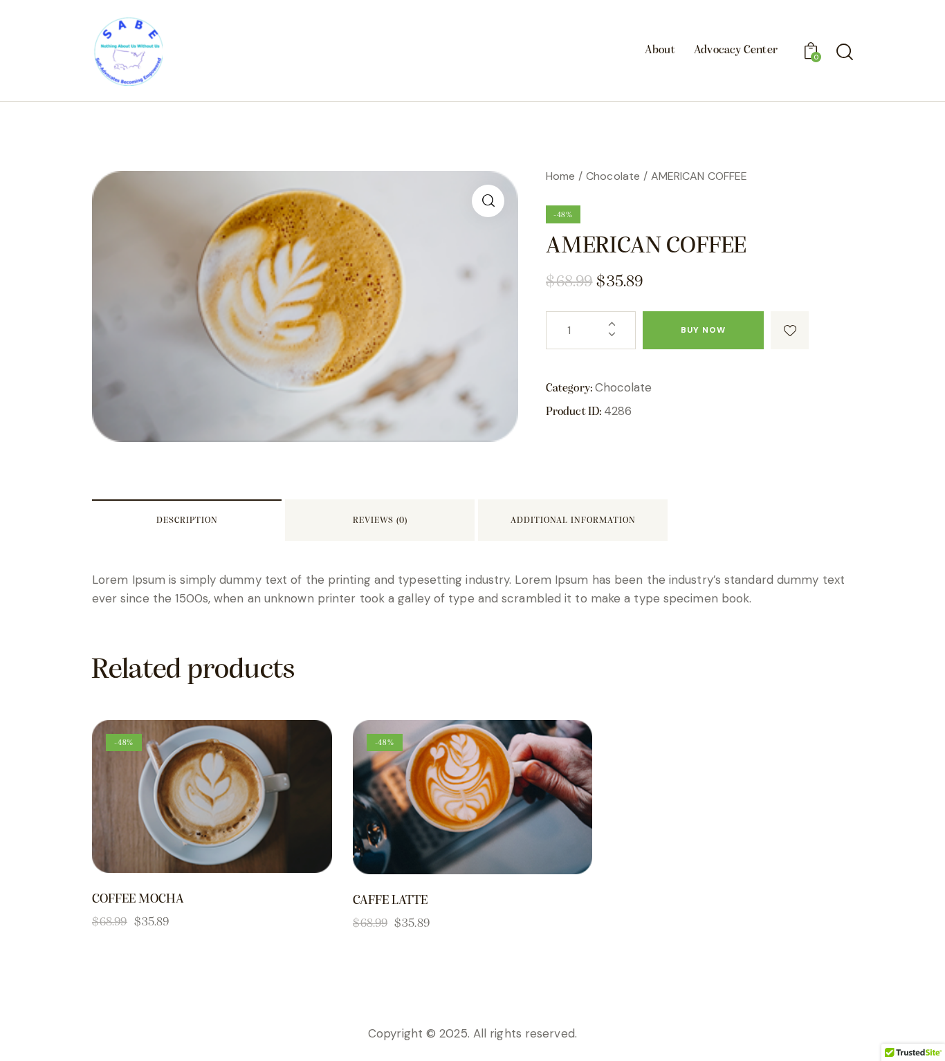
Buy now (703, 329)
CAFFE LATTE (390, 900)
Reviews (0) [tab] (380, 520)
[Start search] (844, 52)
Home (560, 176)
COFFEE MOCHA (138, 899)
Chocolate (613, 176)
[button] (488, 201)
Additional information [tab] (573, 520)
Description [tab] (187, 520)
